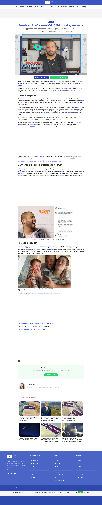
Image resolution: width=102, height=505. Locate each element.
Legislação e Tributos (60, 472)
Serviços (72, 7)
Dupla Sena (80, 477)
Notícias (44, 19)
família (48, 249)
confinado (41, 253)
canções (35, 117)
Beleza (33, 477)
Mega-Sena (80, 469)
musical (63, 90)
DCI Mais (39, 19)
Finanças (84, 7)
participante (63, 170)
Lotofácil (79, 466)
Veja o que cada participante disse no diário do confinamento (36, 323)
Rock (64, 119)
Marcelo (48, 112)
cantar (82, 100)
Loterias (51, 7)
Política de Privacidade (58, 488)
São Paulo (43, 7)
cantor (33, 99)
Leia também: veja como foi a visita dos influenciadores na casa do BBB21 (40, 161)
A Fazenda (34, 474)
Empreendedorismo (59, 480)
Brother (32, 122)
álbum (75, 102)
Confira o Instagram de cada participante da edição (33, 329)
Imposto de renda (59, 474)
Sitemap (86, 488)
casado (26, 246)
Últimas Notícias (19, 7)
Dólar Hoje (57, 463)
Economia (30, 7)
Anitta (68, 112)
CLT (78, 7)
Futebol (34, 469)
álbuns (77, 107)
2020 (52, 109)
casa (59, 175)
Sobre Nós (14, 488)
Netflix (73, 158)
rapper (42, 156)
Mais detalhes (86, 492)
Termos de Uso (74, 488)
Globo (80, 81)
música (70, 88)
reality (26, 92)
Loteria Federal (81, 474)
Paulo (22, 100)
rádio (19, 124)
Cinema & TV (35, 463)
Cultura (33, 466)
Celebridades (35, 460)
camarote (52, 81)
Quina (79, 463)
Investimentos (62, 7)
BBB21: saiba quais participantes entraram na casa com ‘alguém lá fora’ (39, 293)
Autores (26, 488)
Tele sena (80, 472)
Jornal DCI (35, 19)
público (20, 85)
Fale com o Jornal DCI (40, 488)
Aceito (80, 492)
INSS (36, 7)
